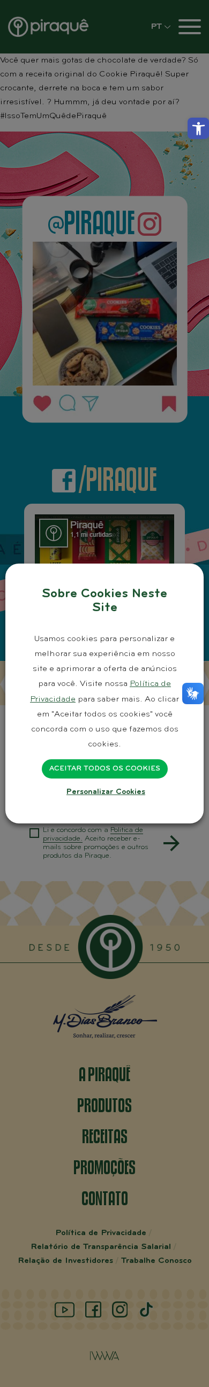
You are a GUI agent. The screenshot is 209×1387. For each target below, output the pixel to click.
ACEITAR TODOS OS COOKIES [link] (104, 769)
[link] (198, 128)
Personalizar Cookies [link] (105, 792)
